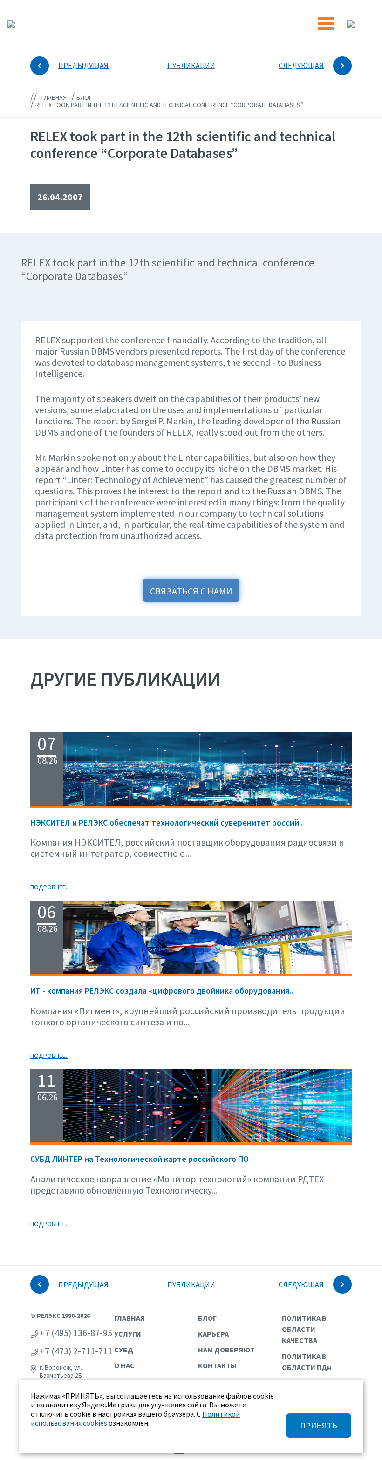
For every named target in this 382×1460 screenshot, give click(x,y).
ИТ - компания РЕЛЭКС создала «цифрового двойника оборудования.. (161, 990)
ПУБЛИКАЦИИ (191, 65)
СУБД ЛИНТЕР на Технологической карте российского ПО (139, 1158)
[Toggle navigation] (326, 23)
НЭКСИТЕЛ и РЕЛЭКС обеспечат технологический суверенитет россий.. (166, 822)
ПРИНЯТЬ (318, 1425)
